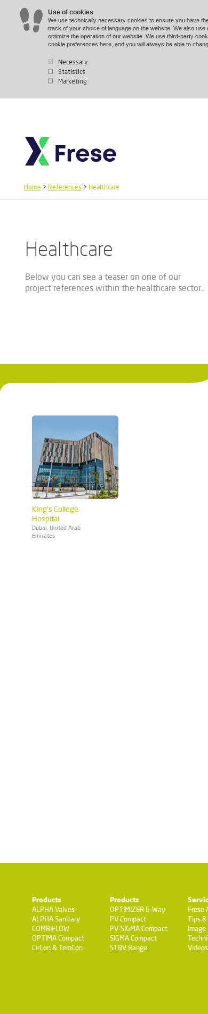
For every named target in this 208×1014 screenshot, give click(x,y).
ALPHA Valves (53, 909)
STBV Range (128, 947)
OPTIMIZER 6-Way (137, 909)
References (65, 187)
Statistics (71, 72)
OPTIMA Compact (58, 938)
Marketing (72, 81)
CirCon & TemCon (57, 947)
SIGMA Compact (133, 938)
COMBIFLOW (50, 928)
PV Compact (128, 919)
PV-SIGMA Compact (138, 928)
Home (32, 187)
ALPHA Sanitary (56, 919)
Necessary (72, 62)
